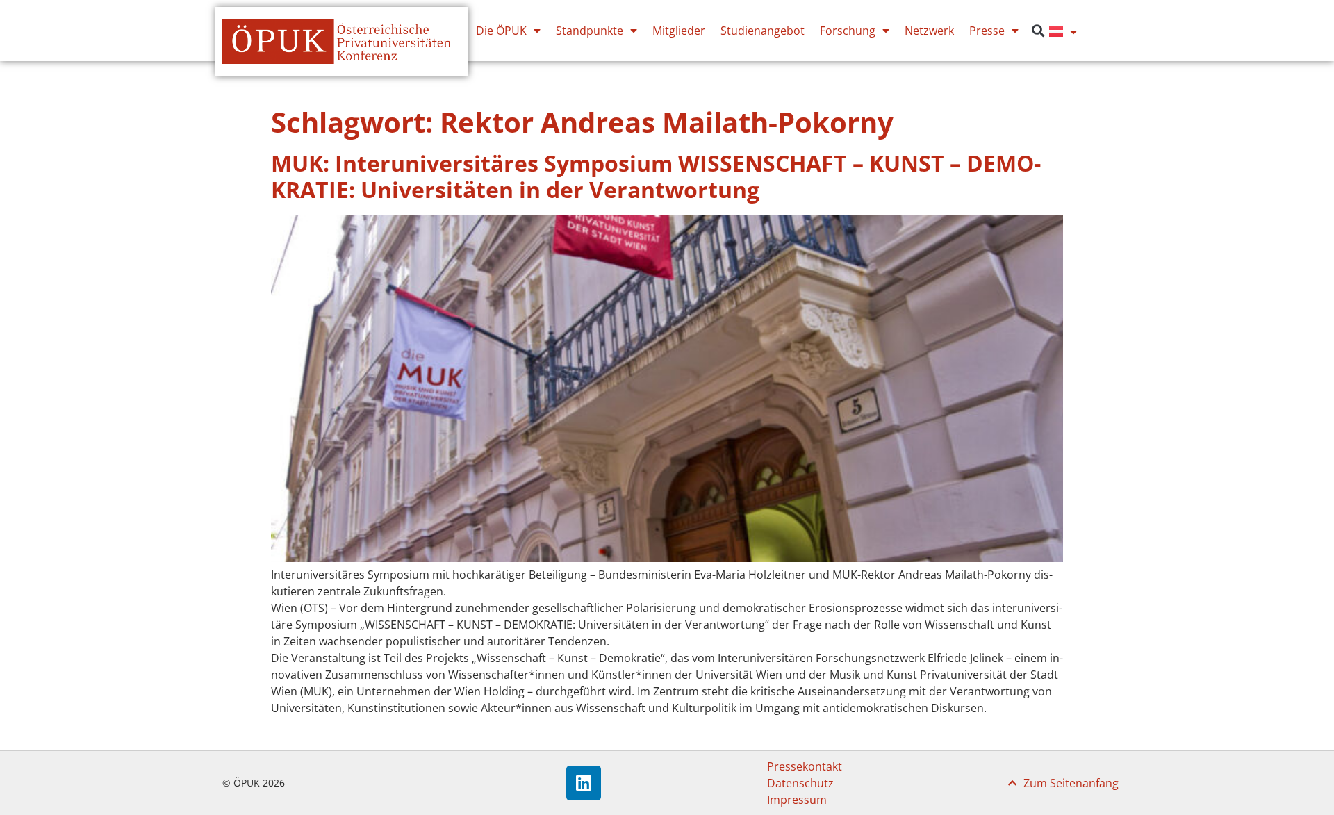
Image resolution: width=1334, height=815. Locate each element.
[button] (1037, 30)
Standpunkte (589, 30)
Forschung (847, 30)
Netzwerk (929, 30)
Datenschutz (800, 783)
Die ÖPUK (501, 30)
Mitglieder (678, 30)
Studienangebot (762, 30)
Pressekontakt (804, 766)
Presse (987, 30)
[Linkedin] (583, 783)
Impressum (797, 799)
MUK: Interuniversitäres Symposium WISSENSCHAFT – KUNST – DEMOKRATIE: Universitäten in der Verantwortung (656, 176)
